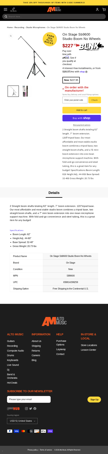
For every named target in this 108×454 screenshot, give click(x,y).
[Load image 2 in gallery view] (25, 91)
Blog (34, 360)
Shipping (36, 345)
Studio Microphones (35, 27)
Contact (60, 354)
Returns (36, 350)
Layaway (61, 349)
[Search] (5, 16)
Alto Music (62, 450)
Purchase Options (61, 343)
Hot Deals (12, 382)
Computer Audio (15, 350)
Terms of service (46, 450)
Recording (19, 27)
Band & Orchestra (12, 376)
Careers (36, 355)
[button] (5, 9)
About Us (36, 341)
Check (95, 100)
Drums (10, 355)
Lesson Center (88, 349)
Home (10, 27)
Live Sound (13, 365)
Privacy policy (33, 450)
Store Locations (89, 345)
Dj (8, 369)
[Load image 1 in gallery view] (13, 91)
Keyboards (12, 360)
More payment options (81, 125)
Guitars (10, 341)
